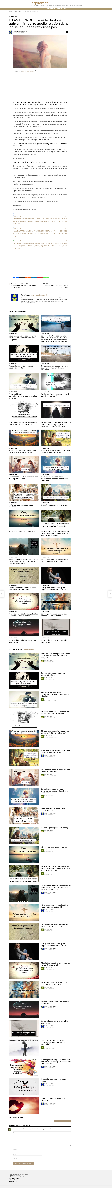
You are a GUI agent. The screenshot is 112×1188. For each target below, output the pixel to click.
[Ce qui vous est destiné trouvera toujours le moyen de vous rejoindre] (56, 353)
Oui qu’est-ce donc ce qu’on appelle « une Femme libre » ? (54, 589)
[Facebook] (16, 277)
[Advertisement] (40, 83)
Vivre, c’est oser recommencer (22, 531)
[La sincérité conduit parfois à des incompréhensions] (24, 464)
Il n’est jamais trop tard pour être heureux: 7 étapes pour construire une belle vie (56, 1062)
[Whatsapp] (46, 277)
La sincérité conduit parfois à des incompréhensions (23, 478)
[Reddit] (28, 277)
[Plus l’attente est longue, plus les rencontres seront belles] (24, 601)
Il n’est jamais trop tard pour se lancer (55, 1080)
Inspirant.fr (39, 3)
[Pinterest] (40, 277)
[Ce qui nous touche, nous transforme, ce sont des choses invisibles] (56, 464)
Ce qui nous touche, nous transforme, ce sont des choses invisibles (54, 479)
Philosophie (51, 9)
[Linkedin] (34, 277)
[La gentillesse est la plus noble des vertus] (56, 627)
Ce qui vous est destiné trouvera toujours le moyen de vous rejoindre (55, 368)
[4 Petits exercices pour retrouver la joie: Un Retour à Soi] (56, 438)
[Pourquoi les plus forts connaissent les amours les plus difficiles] (24, 381)
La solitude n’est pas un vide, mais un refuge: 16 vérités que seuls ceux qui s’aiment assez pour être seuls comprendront (54, 339)
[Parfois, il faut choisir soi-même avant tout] (24, 627)
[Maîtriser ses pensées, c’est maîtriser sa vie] (24, 492)
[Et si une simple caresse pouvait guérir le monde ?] (56, 381)
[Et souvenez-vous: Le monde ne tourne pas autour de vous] (24, 409)
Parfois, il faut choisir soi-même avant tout (22, 641)
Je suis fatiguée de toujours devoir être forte (21, 367)
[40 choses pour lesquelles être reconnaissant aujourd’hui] (56, 546)
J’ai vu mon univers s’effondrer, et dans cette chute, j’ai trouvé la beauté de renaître (23, 561)
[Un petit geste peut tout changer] (56, 492)
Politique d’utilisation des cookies (19, 1174)
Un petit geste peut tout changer (55, 505)
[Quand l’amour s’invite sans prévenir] (24, 1105)
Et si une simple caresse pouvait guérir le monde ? (55, 395)
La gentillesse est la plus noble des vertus (54, 641)
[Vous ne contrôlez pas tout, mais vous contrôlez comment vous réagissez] (24, 323)
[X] (22, 277)
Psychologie (61, 9)
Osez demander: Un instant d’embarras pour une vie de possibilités (53, 1042)
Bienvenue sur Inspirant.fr (17, 1177)
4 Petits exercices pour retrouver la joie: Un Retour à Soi (55, 451)
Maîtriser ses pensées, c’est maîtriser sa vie (21, 506)
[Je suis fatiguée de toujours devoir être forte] (24, 353)
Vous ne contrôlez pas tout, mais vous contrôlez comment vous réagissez (23, 338)
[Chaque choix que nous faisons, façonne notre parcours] (24, 575)
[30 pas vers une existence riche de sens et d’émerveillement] (24, 438)
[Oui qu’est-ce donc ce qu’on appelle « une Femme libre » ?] (56, 575)
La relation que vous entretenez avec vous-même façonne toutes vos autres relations (55, 533)
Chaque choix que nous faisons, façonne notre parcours (22, 589)
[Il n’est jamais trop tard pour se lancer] (24, 1086)
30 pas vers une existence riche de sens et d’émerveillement (22, 451)
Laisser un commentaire (62, 1121)
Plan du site (13, 1181)
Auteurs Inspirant (15, 1178)
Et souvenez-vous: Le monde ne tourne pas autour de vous (23, 423)
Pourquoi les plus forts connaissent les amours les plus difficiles (23, 396)
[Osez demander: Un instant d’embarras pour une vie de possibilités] (24, 1047)
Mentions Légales (15, 1175)
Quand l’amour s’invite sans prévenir (53, 1099)
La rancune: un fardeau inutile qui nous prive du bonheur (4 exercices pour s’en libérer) (56, 424)
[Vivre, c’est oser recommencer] (24, 518)
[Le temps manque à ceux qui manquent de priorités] (56, 601)
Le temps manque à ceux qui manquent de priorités (54, 615)
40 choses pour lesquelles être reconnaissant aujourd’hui (54, 560)
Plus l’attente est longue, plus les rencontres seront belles (23, 615)
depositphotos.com (28, 71)
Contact (12, 1180)
